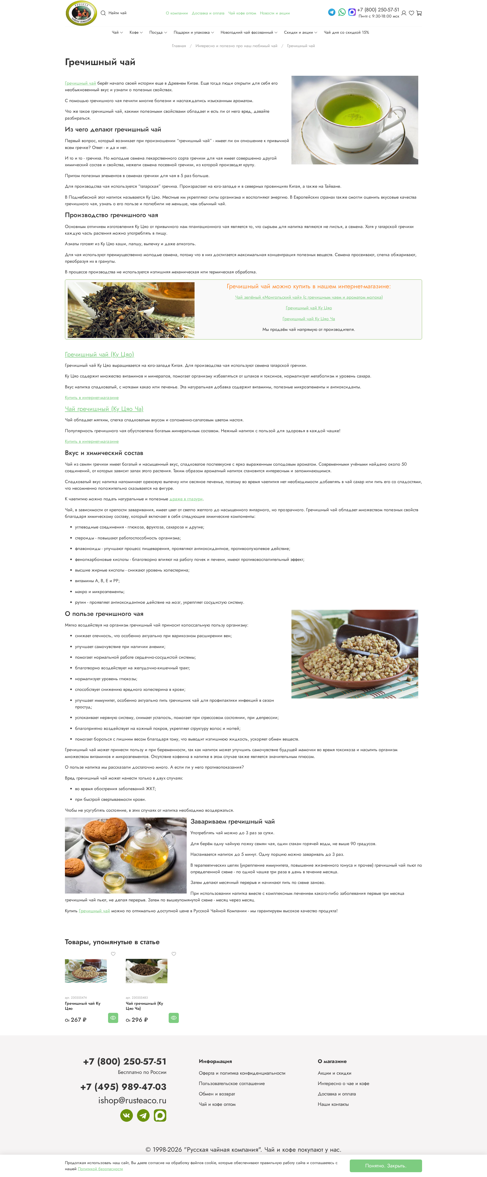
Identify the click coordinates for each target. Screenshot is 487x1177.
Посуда (156, 32)
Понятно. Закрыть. (386, 1165)
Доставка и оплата (337, 1093)
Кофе (134, 32)
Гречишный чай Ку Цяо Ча (309, 318)
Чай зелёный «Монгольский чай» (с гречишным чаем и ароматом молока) (309, 297)
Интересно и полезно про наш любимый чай (236, 46)
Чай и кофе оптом (217, 1104)
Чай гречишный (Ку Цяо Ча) (104, 408)
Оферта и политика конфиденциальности (242, 1072)
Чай (115, 32)
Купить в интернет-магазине (92, 397)
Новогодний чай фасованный (247, 32)
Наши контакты (333, 1104)
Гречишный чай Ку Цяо (309, 308)
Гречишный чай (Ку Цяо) (99, 354)
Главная (179, 46)
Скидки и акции (298, 32)
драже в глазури (186, 499)
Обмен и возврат (217, 1093)
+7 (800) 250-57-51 (124, 1061)
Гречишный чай (80, 83)
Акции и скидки (334, 1072)
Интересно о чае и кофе (343, 1083)
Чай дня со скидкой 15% (346, 32)
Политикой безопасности (100, 1169)
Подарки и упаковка (192, 32)
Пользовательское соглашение (232, 1083)
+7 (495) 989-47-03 (123, 1086)
